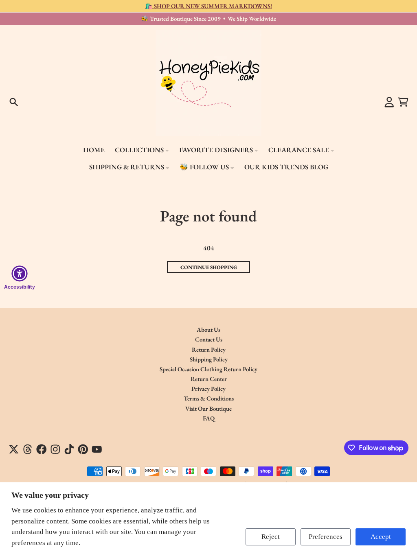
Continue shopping (208, 267)
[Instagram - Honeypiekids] (55, 449)
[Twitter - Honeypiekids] (14, 449)
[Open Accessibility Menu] (19, 273)
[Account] (389, 102)
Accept (381, 537)
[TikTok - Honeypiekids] (69, 449)
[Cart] (403, 102)
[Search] (14, 102)
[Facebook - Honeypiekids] (41, 449)
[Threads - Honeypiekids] (27, 449)
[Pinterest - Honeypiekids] (83, 449)
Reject (270, 537)
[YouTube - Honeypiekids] (97, 449)
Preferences (325, 537)
